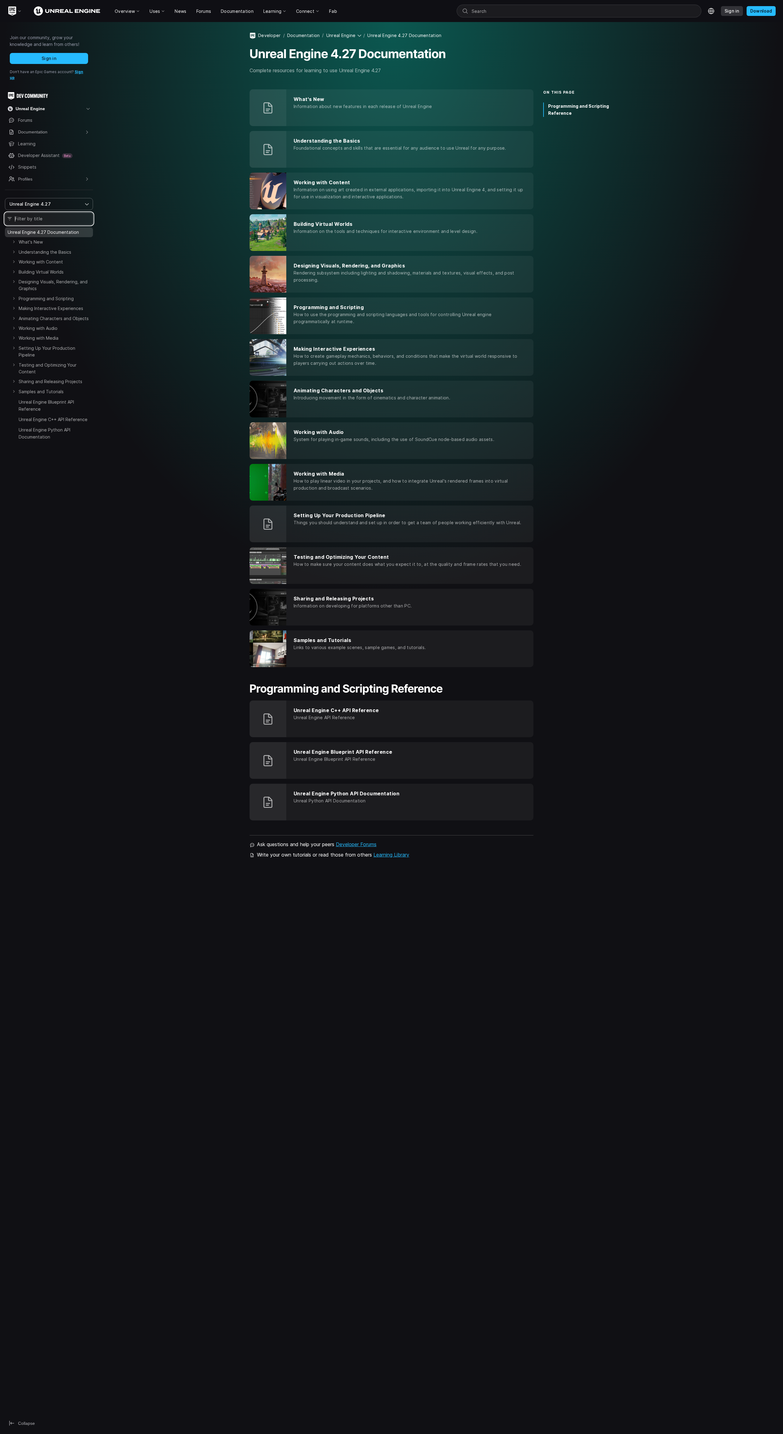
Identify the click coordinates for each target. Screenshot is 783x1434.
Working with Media (38, 338)
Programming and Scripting (46, 298)
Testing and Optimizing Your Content (47, 368)
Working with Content (41, 261)
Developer (269, 35)
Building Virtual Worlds (41, 271)
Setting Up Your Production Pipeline (47, 351)
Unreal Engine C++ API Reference (53, 419)
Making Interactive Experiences (51, 308)
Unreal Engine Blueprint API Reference (46, 405)
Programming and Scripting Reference (578, 109)
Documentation (303, 35)
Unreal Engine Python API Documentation (44, 433)
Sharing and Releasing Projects (50, 381)
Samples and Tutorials (41, 391)
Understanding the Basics (45, 252)
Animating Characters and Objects (54, 318)
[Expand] (13, 241)
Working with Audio (38, 328)
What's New (31, 242)
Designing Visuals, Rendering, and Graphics (53, 285)
